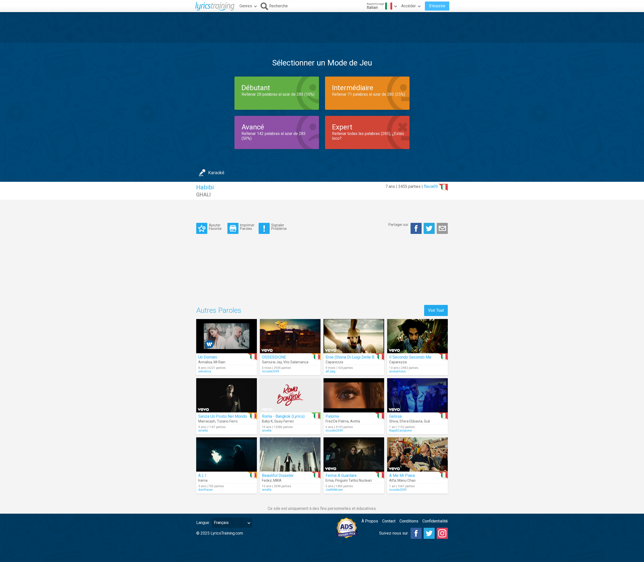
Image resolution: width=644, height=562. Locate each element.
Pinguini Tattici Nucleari (353, 480)
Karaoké (216, 172)
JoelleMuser (334, 489)
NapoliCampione (400, 430)
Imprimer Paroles (247, 226)
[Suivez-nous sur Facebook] (416, 533)
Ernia (330, 480)
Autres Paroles (218, 310)
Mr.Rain (219, 362)
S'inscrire (437, 6)
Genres (245, 6)
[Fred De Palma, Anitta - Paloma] (354, 395)
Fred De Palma (337, 421)
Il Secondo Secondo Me (410, 357)
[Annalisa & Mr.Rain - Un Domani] (226, 336)
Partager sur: (398, 224)
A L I (202, 475)
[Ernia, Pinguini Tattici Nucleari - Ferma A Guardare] (354, 454)
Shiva (393, 421)
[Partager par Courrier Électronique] (442, 228)
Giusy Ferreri (284, 421)
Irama (203, 480)
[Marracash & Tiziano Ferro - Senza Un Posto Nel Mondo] (226, 395)
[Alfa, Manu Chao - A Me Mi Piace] (417, 454)
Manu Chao (406, 480)
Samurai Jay (272, 362)
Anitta (355, 421)
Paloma (332, 416)
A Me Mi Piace (402, 475)
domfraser (205, 489)
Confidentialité (435, 521)
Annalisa (205, 362)
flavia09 (431, 186)
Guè (427, 421)
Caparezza (334, 362)
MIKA (277, 480)
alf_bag (330, 371)
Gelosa (395, 416)
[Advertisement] (322, 27)
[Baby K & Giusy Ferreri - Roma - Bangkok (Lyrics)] (290, 395)
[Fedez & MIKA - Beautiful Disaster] (290, 454)
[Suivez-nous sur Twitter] (429, 533)
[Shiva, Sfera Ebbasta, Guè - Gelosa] (417, 395)
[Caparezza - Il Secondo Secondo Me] (417, 336)
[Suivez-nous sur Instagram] (442, 533)
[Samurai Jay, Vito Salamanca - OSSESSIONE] (290, 336)
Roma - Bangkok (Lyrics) (283, 416)
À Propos (369, 521)
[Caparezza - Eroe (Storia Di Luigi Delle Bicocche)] (354, 336)
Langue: (203, 522)
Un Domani (207, 357)
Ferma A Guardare (341, 475)
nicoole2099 (270, 371)
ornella (203, 430)
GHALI (203, 195)
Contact (388, 521)
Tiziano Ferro (227, 421)
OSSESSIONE (274, 357)
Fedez (267, 480)
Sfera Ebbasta (410, 421)
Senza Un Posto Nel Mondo (222, 416)
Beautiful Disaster (278, 475)
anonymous (397, 371)
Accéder (408, 6)
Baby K (267, 421)
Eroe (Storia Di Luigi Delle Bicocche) (357, 357)
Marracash (206, 421)
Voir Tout (436, 310)
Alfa (392, 480)
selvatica (204, 371)
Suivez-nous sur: (394, 533)
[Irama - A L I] (226, 454)
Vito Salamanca (295, 362)
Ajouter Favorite (215, 226)
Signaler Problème (279, 226)
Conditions (408, 521)
